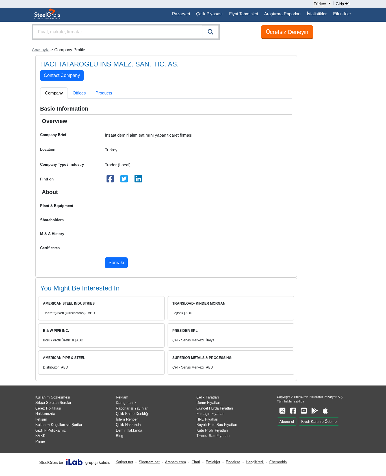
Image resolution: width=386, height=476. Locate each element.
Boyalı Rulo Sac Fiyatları (216, 425)
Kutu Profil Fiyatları (212, 430)
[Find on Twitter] (124, 180)
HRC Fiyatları (207, 419)
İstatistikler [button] (317, 13)
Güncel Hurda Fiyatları (214, 408)
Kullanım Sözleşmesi (52, 397)
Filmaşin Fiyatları (210, 414)
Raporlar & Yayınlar (132, 408)
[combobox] (126, 32)
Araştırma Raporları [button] (282, 13)
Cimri (196, 462)
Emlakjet (213, 462)
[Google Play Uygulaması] (314, 411)
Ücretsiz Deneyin (287, 32)
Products (104, 93)
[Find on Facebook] (110, 180)
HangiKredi (255, 462)
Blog (119, 436)
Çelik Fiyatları (207, 397)
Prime (40, 441)
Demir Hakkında (129, 430)
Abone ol (286, 421)
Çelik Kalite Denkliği (132, 414)
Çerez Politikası (48, 408)
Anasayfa (40, 49)
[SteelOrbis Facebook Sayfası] (293, 411)
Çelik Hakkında (128, 425)
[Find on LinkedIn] (138, 180)
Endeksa (233, 462)
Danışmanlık (126, 402)
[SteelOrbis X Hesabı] (282, 411)
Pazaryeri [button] (181, 13)
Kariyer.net (124, 462)
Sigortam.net (149, 462)
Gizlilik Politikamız (50, 430)
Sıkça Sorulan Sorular (53, 402)
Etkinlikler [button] (342, 13)
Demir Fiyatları (208, 402)
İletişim (41, 419)
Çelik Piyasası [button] (209, 13)
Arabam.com (175, 462)
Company (54, 93)
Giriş (340, 3)
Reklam (122, 397)
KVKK (40, 436)
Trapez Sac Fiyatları (213, 436)
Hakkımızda (45, 414)
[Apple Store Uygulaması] (325, 411)
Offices (79, 93)
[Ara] (210, 32)
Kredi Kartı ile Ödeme (319, 421)
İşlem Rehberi (127, 419)
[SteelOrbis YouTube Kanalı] (304, 411)
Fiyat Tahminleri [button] (243, 13)
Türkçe (320, 3)
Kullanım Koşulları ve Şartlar (58, 425)
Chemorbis (278, 462)
